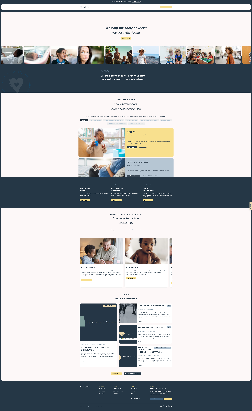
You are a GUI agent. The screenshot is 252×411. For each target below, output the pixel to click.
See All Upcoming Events (132, 373)
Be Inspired (131, 278)
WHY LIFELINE (134, 388)
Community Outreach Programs (149, 120)
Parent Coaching (165, 120)
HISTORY (133, 393)
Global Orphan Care (132, 120)
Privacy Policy (99, 406)
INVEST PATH (101, 393)
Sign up (168, 398)
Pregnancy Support (96, 120)
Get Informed (86, 279)
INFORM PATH (102, 388)
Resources (115, 386)
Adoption (84, 120)
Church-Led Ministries (103, 7)
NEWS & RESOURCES (135, 398)
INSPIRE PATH (102, 391)
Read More (83, 361)
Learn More (136, 1)
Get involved (101, 386)
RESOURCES (115, 393)
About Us (146, 7)
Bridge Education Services (137, 123)
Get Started (125, 38)
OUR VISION (133, 391)
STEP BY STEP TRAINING (118, 391)
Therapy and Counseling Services (117, 123)
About (132, 386)
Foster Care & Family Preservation (114, 120)
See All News (115, 373)
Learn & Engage (126, 7)
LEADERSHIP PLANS (117, 388)
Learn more (131, 147)
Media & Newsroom (136, 7)
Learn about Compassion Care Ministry (149, 175)
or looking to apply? (143, 147)
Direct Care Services (115, 7)
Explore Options (132, 175)
